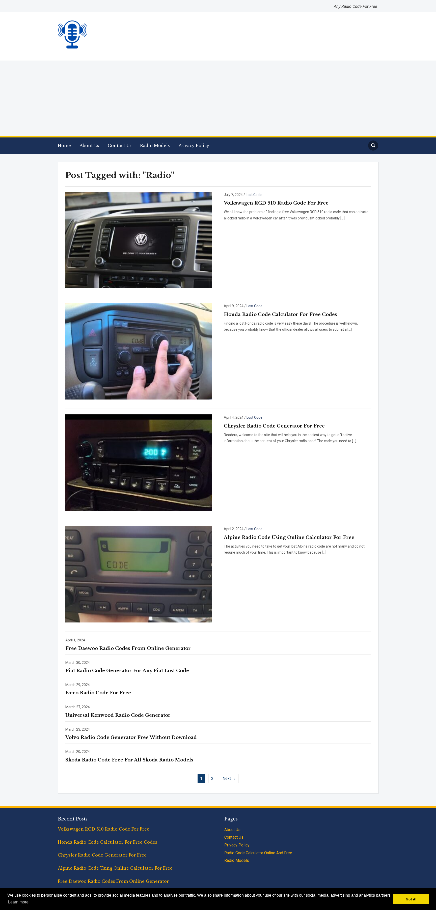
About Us (89, 145)
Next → (229, 778)
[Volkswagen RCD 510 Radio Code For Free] (138, 240)
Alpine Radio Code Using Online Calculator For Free (289, 537)
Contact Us (119, 145)
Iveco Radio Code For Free (98, 693)
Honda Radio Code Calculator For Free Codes (280, 314)
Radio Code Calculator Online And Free (258, 852)
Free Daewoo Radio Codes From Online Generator (128, 648)
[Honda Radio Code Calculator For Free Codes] (138, 351)
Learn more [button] (18, 902)
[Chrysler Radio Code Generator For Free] (138, 462)
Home (64, 145)
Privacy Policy (193, 145)
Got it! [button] (411, 899)
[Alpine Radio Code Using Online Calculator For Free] (138, 574)
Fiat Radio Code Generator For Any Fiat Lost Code (127, 670)
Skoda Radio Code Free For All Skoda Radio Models (129, 760)
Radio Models (155, 145)
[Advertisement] (218, 98)
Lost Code (254, 195)
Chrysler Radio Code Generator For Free (274, 426)
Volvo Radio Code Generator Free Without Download (131, 737)
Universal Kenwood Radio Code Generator (118, 715)
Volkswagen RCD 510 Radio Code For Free (276, 203)
